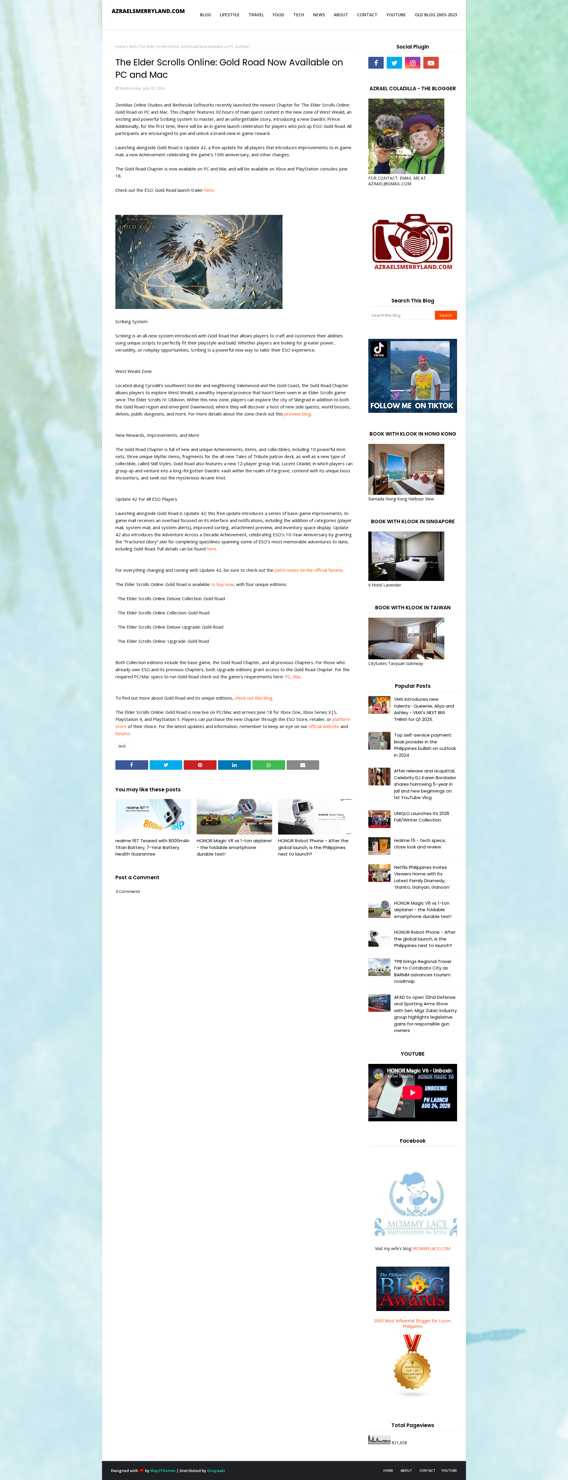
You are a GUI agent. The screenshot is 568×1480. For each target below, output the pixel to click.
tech (132, 46)
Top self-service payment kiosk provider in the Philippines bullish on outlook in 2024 (425, 745)
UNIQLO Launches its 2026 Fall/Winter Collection (421, 816)
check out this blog (253, 698)
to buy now (222, 584)
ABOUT (406, 1470)
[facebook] (376, 63)
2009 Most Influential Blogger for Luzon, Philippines (413, 1323)
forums (122, 733)
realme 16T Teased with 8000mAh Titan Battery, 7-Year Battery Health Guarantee (152, 847)
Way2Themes (162, 1470)
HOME (388, 1470)
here (209, 190)
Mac (297, 676)
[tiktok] (449, 63)
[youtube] (431, 63)
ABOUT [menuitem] (341, 14)
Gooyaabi (216, 1470)
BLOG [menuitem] (205, 14)
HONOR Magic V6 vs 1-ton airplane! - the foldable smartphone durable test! (234, 847)
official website (324, 726)
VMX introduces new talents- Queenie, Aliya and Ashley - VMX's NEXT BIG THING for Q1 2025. (424, 709)
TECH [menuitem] (298, 14)
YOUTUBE (449, 1470)
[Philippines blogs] (413, 1397)
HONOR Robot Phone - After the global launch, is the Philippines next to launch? (313, 847)
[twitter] (394, 63)
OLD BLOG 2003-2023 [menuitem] (436, 14)
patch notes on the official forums (309, 570)
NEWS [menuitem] (319, 14)
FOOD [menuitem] (278, 14)
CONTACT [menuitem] (367, 14)
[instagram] (412, 63)
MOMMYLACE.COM (431, 1248)
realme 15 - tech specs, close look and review (420, 843)
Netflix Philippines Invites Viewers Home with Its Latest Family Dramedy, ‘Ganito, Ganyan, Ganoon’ (422, 877)
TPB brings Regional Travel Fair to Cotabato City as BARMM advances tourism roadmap (422, 971)
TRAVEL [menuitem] (256, 14)
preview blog (297, 414)
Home (120, 46)
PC (288, 676)
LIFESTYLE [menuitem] (230, 14)
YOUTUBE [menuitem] (396, 14)
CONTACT (427, 1470)
